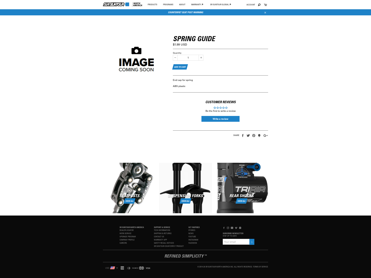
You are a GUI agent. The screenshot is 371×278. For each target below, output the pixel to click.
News (190, 233)
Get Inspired (194, 227)
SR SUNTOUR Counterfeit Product (169, 246)
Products (152, 4)
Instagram (193, 239)
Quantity (177, 53)
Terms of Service (260, 266)
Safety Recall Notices (164, 243)
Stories (191, 230)
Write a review (220, 118)
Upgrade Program (128, 236)
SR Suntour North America (132, 227)
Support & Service (162, 227)
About (182, 4)
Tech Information (162, 230)
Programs (168, 4)
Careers (123, 243)
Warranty (196, 4)
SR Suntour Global (219, 4)
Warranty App (160, 239)
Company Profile (127, 239)
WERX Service (125, 233)
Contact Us (159, 236)
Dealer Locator (126, 230)
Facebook (192, 243)
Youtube (192, 236)
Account (251, 4)
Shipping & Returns (162, 233)
